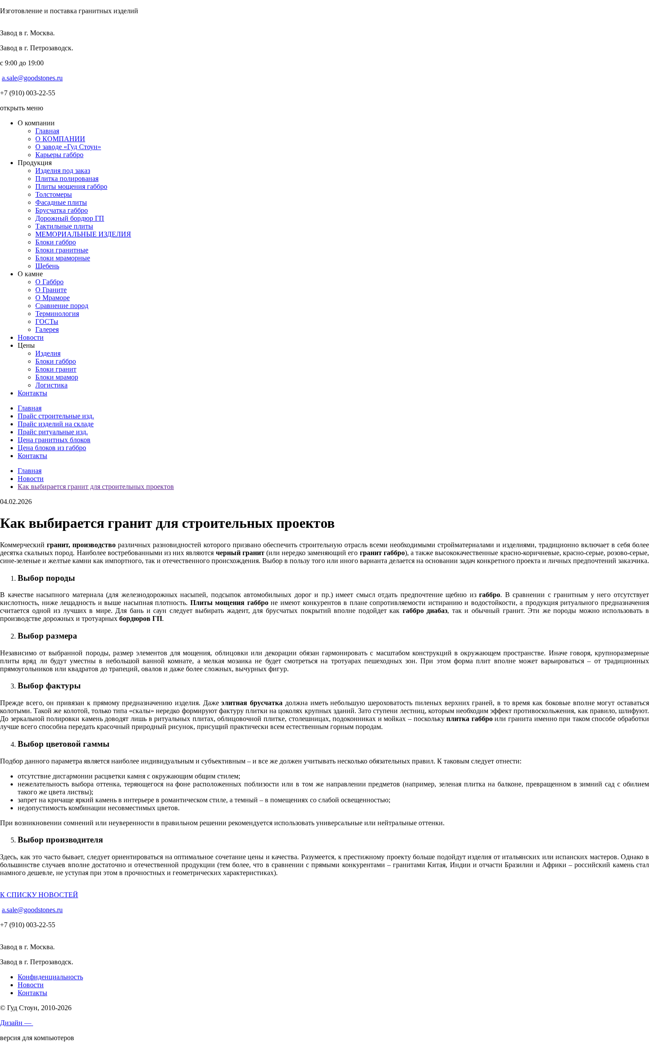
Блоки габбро (55, 242)
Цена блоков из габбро (52, 447)
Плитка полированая (66, 178)
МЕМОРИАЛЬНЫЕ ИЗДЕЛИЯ (83, 234)
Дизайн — (16, 1022)
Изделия (47, 353)
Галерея (47, 329)
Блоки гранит (55, 369)
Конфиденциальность (50, 977)
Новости (31, 337)
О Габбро (49, 282)
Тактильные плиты (64, 226)
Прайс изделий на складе (56, 424)
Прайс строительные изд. (56, 416)
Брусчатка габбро (61, 210)
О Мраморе (52, 297)
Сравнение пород (61, 305)
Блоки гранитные (61, 250)
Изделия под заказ (62, 170)
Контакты (32, 393)
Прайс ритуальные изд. (53, 432)
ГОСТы (46, 321)
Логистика (51, 385)
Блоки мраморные (62, 258)
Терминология (57, 313)
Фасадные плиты (61, 202)
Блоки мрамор (56, 377)
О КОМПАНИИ (60, 139)
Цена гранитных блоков (54, 440)
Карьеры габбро (59, 154)
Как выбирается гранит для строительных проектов (96, 486)
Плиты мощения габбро (71, 186)
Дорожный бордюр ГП (69, 218)
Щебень (47, 266)
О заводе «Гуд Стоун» (68, 146)
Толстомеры (53, 194)
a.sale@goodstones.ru (32, 78)
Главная (47, 131)
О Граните (51, 289)
